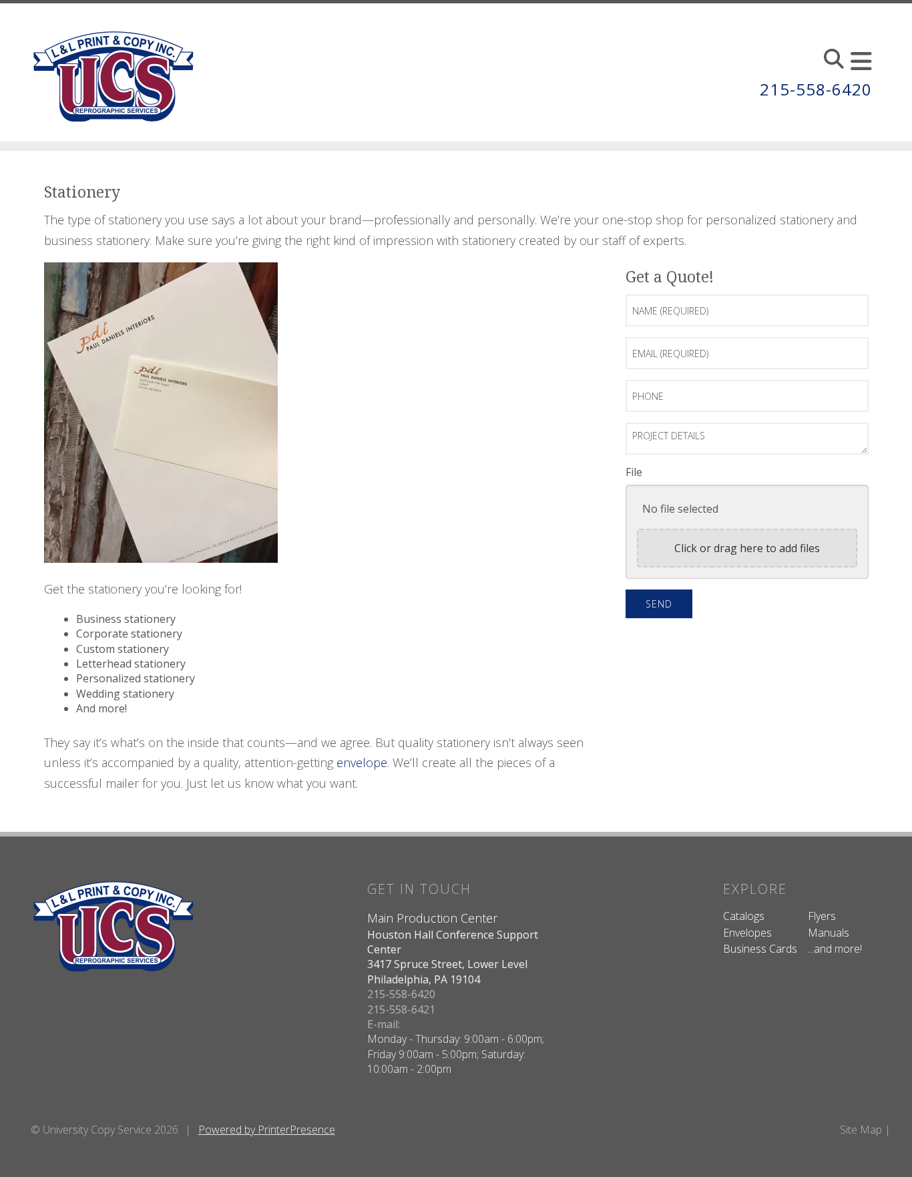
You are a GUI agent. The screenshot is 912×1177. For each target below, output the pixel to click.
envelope (361, 762)
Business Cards (760, 948)
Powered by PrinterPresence (266, 1129)
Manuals (828, 932)
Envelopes (747, 932)
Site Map (861, 1129)
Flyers (822, 916)
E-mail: (383, 1024)
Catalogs (743, 916)
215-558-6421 (401, 1009)
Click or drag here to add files (747, 548)
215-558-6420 (816, 89)
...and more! (835, 948)
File (634, 472)
